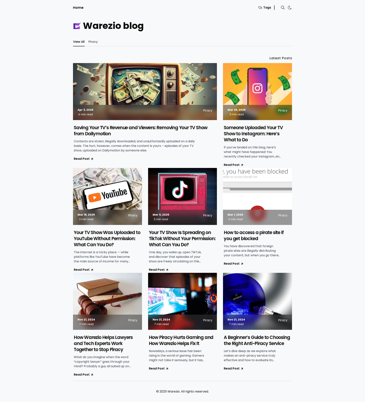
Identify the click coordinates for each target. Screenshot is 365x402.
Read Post (82, 159)
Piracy (93, 42)
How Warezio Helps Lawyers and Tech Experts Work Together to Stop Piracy (103, 343)
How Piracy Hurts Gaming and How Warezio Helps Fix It (181, 340)
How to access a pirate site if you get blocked (253, 235)
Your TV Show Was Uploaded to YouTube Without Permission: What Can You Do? (107, 238)
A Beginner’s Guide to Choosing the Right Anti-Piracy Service (257, 340)
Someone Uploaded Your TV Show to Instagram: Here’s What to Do (253, 134)
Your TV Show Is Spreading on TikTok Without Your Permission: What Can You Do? (182, 238)
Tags (267, 7)
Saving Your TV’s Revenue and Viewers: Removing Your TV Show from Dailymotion (140, 131)
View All (79, 42)
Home (78, 7)
